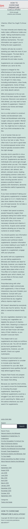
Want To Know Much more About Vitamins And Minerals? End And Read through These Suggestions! (13, 448)
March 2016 (5, 483)
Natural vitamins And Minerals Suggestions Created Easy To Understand (10, 436)
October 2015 (5, 493)
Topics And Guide (6, 502)
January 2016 (5, 485)
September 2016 (6, 468)
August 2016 (5, 470)
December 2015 (6, 488)
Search (3, 423)
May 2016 (4, 478)
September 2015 (6, 496)
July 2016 (4, 473)
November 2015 (6, 491)
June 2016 (4, 475)
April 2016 (4, 480)
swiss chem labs (6, 419)
